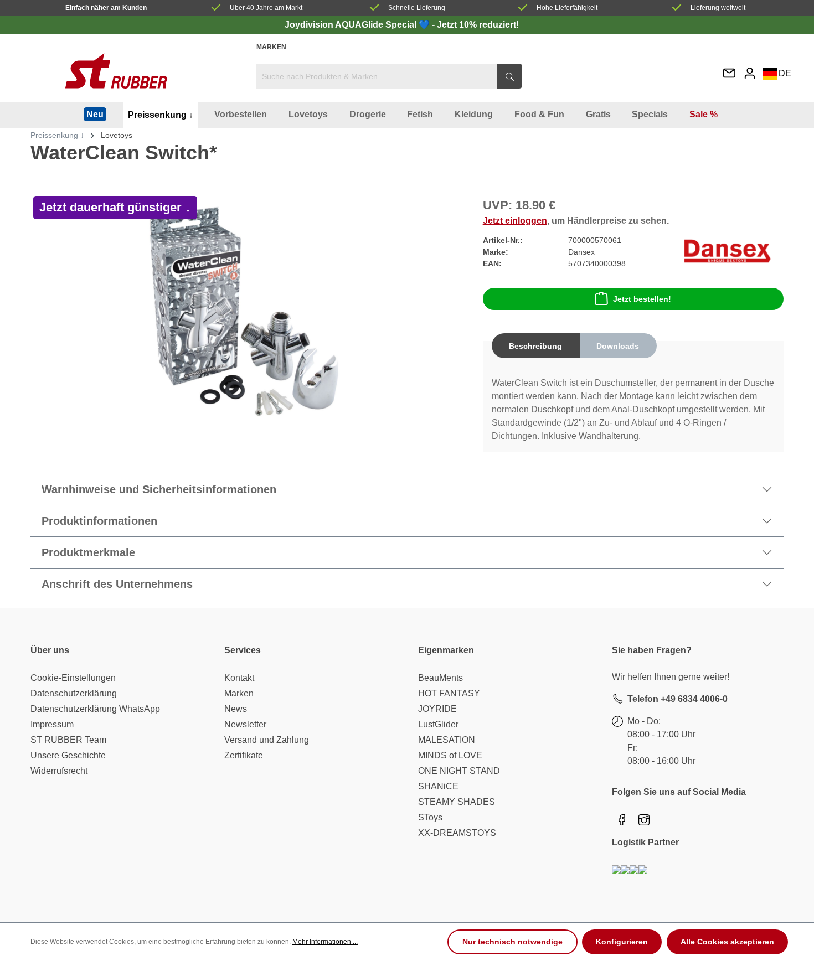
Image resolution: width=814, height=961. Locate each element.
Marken (271, 47)
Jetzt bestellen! (642, 298)
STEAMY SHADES (456, 802)
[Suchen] (509, 76)
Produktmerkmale (88, 552)
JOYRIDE (437, 709)
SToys (430, 817)
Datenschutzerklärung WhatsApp (95, 709)
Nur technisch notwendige (512, 941)
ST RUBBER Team (68, 740)
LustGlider (438, 724)
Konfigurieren (622, 941)
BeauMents (440, 678)
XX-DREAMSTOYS (457, 833)
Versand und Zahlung (266, 740)
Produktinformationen (99, 521)
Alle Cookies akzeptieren (727, 941)
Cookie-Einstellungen (73, 678)
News (235, 709)
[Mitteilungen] (729, 74)
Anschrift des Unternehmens (117, 584)
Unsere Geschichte (68, 755)
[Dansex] (727, 251)
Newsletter (245, 724)
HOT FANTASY (449, 693)
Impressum (52, 724)
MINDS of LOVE (450, 755)
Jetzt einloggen (515, 220)
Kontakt (239, 678)
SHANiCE (438, 786)
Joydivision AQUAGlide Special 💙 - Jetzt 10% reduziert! (402, 24)
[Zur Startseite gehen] (116, 71)
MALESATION (446, 740)
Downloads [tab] (617, 346)
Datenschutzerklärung (73, 693)
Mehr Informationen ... (325, 942)
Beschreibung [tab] (535, 346)
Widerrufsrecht (58, 771)
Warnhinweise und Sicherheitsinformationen (159, 489)
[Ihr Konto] (750, 72)
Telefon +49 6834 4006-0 (677, 699)
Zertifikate (243, 755)
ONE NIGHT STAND (459, 771)
